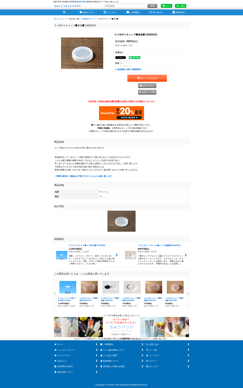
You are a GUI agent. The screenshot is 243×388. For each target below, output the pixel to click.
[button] (64, 12)
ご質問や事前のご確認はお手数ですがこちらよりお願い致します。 (84, 176)
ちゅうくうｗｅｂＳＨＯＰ (67, 5)
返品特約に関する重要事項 (129, 69)
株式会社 (80, 2)
